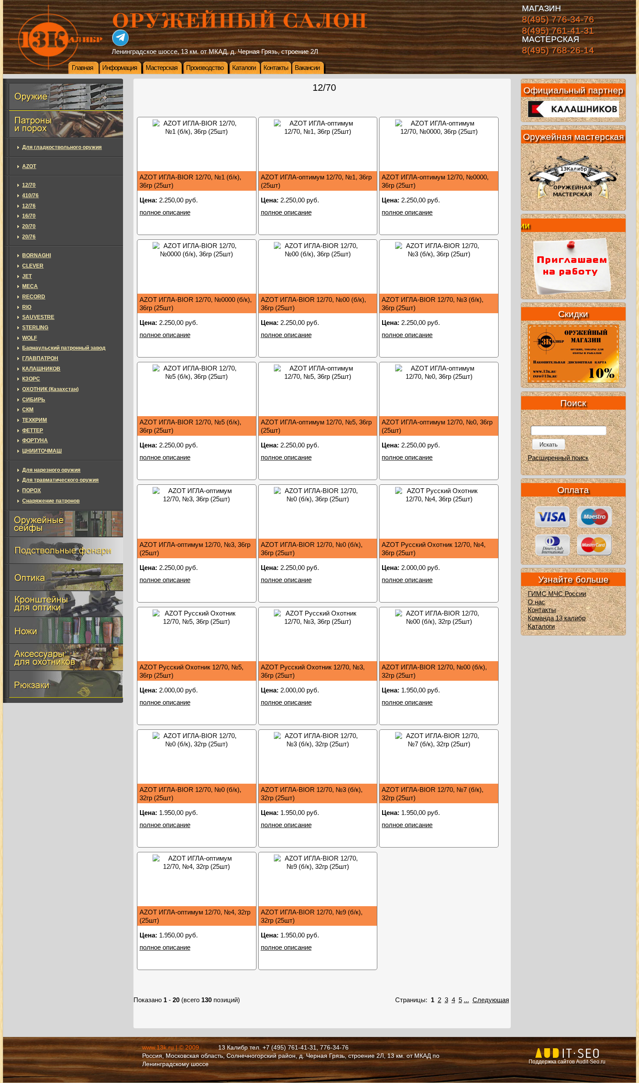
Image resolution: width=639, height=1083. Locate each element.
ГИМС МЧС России (557, 593)
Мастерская (161, 67)
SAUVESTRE (38, 317)
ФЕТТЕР (32, 430)
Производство (204, 67)
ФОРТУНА (35, 440)
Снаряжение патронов (51, 501)
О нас (536, 602)
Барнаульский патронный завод (64, 348)
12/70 (29, 185)
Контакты (275, 67)
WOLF (29, 338)
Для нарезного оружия (51, 470)
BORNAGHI (36, 255)
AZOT (29, 166)
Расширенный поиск (558, 457)
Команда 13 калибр (557, 618)
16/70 (29, 216)
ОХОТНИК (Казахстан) (50, 389)
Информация (119, 67)
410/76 (30, 195)
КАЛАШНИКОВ (41, 369)
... (466, 1000)
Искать (548, 444)
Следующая (491, 1000)
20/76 (29, 237)
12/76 (29, 206)
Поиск (573, 403)
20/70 (29, 226)
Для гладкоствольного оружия (62, 147)
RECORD (33, 297)
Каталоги (244, 67)
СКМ (27, 410)
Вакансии (307, 67)
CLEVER (32, 266)
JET (27, 276)
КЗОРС (31, 379)
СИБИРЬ (33, 400)
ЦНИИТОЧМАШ (42, 451)
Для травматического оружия (60, 480)
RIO (26, 307)
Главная (82, 67)
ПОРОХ (31, 490)
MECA (30, 286)
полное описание (165, 212)
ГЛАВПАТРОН (40, 358)
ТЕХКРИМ (34, 420)
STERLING (35, 328)
